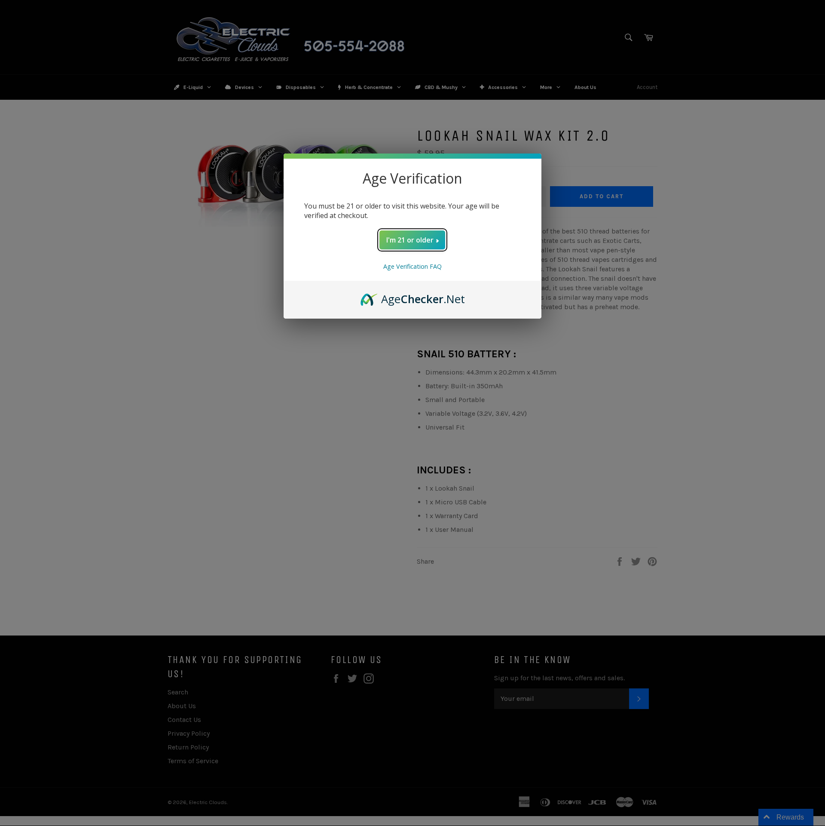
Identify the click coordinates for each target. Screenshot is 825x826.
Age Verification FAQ (412, 266)
